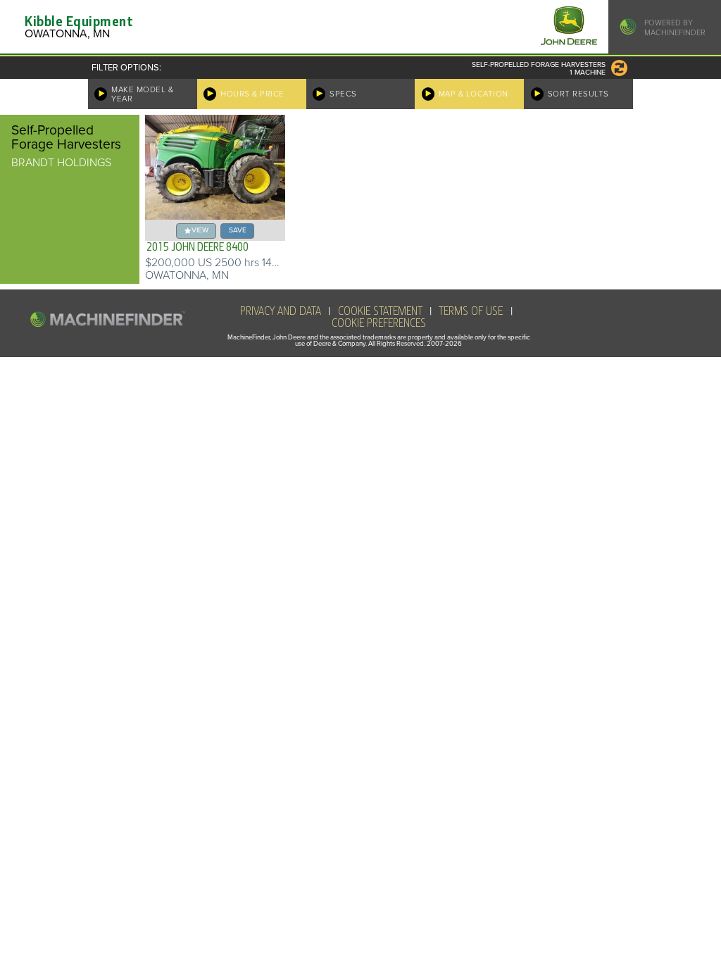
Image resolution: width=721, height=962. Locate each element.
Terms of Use (471, 311)
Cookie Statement (380, 311)
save (237, 230)
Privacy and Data (280, 311)
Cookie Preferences (379, 323)
